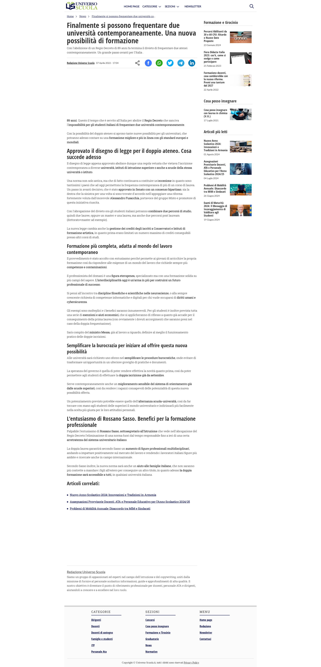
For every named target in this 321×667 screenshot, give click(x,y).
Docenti (95, 626)
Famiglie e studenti (102, 639)
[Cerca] (251, 6)
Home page (206, 620)
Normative (151, 651)
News (148, 645)
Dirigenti (96, 620)
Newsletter (193, 6)
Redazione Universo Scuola (80, 63)
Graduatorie (152, 639)
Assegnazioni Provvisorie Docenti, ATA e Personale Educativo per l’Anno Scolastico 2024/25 (130, 502)
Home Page (131, 6)
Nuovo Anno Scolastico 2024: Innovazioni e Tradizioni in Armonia (113, 495)
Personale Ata (99, 651)
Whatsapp (159, 62)
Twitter (170, 62)
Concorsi (150, 620)
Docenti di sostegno (102, 632)
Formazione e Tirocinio (157, 632)
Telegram (180, 62)
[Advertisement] (132, 94)
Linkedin (191, 62)
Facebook (148, 62)
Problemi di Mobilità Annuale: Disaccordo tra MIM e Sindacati (110, 508)
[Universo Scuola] (82, 6)
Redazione (205, 626)
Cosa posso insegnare (157, 626)
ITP (93, 645)
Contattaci (205, 639)
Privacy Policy (191, 662)
